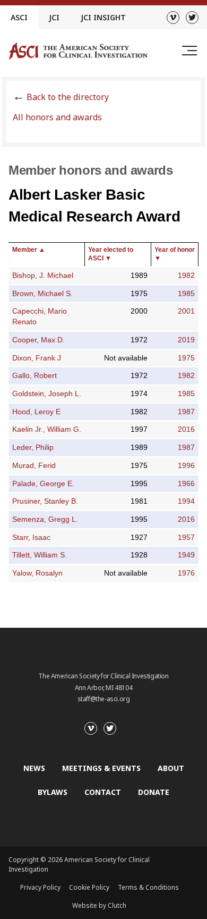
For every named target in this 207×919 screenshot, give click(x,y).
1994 (186, 501)
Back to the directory (68, 97)
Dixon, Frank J (36, 358)
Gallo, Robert (34, 376)
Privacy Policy (40, 887)
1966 (186, 484)
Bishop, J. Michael (42, 276)
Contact (102, 792)
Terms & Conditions (148, 887)
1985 (186, 294)
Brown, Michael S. (42, 294)
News (34, 768)
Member (28, 249)
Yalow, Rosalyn (37, 573)
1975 (186, 358)
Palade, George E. (43, 484)
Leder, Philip (33, 448)
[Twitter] (192, 17)
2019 (186, 340)
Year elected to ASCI (110, 254)
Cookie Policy (89, 887)
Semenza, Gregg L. (45, 519)
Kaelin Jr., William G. (46, 429)
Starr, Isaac (31, 537)
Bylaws (52, 792)
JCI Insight (103, 17)
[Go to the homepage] (78, 51)
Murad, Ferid (34, 466)
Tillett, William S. (39, 555)
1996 (186, 466)
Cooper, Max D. (38, 340)
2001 (186, 311)
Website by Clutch (99, 905)
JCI (54, 17)
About (171, 768)
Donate (153, 792)
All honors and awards (57, 117)
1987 (186, 412)
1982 (186, 276)
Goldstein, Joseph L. (46, 394)
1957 (186, 537)
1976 (186, 573)
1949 (186, 555)
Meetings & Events (101, 768)
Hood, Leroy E (36, 412)
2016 (186, 429)
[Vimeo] (173, 17)
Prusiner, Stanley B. (45, 501)
